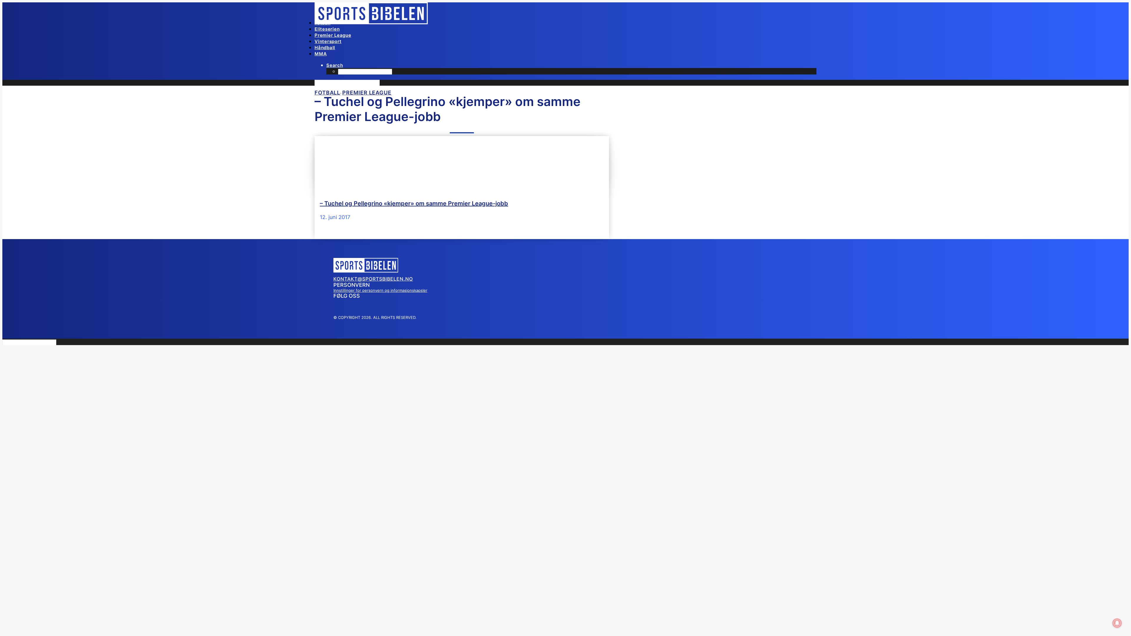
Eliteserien (327, 29)
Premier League (333, 35)
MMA (321, 54)
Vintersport (328, 41)
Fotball (322, 23)
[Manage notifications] (1117, 623)
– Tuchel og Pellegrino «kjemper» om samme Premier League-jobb (414, 203)
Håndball (325, 47)
